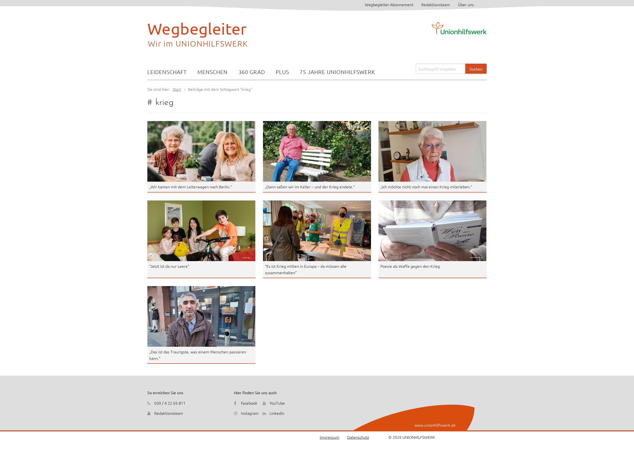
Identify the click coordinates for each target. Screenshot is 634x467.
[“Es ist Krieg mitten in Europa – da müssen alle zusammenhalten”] (317, 230)
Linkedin (276, 413)
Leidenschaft (167, 72)
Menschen (212, 72)
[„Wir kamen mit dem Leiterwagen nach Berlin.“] (201, 151)
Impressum (329, 437)
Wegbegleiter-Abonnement (389, 4)
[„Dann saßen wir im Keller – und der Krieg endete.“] (317, 151)
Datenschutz (358, 437)
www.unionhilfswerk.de (435, 425)
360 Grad (251, 72)
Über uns (466, 4)
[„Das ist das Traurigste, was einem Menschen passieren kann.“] (201, 316)
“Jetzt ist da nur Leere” (169, 266)
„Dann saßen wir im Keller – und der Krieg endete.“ (310, 186)
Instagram (250, 413)
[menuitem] (167, 72)
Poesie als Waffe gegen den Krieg (410, 266)
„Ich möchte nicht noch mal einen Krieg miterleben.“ (426, 186)
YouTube (277, 403)
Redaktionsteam (435, 4)
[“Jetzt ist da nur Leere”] (201, 230)
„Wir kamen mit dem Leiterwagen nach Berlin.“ (190, 186)
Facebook (249, 403)
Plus (282, 72)
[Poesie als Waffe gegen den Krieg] (432, 230)
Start (177, 89)
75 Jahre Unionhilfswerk (337, 72)
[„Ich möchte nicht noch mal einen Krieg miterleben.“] (432, 151)
